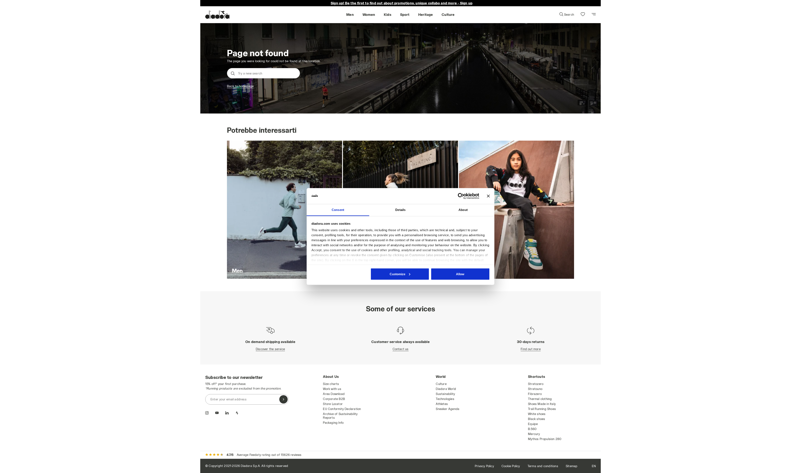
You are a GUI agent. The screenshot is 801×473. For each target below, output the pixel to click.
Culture (441, 384)
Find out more (531, 349)
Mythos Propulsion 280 (544, 439)
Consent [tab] (338, 210)
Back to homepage (240, 86)
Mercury (534, 434)
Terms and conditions (543, 466)
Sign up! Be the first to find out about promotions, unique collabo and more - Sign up (401, 3)
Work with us (332, 389)
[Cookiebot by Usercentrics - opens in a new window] (461, 196)
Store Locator (333, 404)
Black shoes (536, 419)
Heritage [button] (425, 14)
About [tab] (463, 210)
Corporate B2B (334, 399)
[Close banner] (488, 196)
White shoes (536, 414)
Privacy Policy (484, 466)
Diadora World (446, 389)
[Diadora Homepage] (217, 14)
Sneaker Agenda (447, 409)
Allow (460, 274)
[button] (566, 14)
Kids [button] (387, 14)
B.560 (532, 429)
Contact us (401, 349)
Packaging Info (333, 422)
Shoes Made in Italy (542, 404)
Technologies (445, 399)
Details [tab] (400, 210)
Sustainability (445, 394)
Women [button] (369, 14)
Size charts (331, 384)
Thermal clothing (540, 399)
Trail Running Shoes (542, 409)
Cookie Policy (510, 466)
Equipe (533, 424)
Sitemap (571, 466)
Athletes (442, 404)
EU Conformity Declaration (342, 409)
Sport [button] (405, 14)
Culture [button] (448, 14)
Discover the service (270, 349)
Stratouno (535, 389)
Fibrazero (535, 394)
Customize (397, 274)
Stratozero (535, 384)
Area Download (334, 394)
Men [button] (350, 14)
